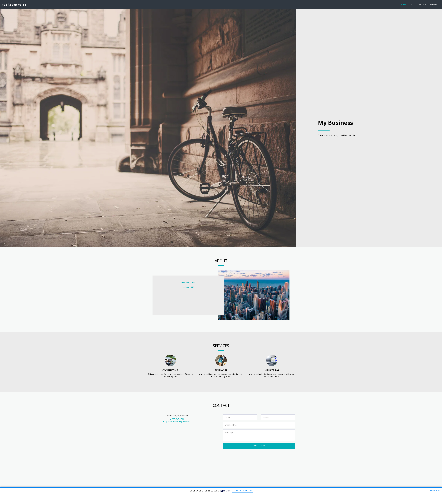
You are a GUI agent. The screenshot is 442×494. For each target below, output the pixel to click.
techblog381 (188, 287)
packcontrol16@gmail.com (178, 421)
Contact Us (259, 445)
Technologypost (188, 282)
